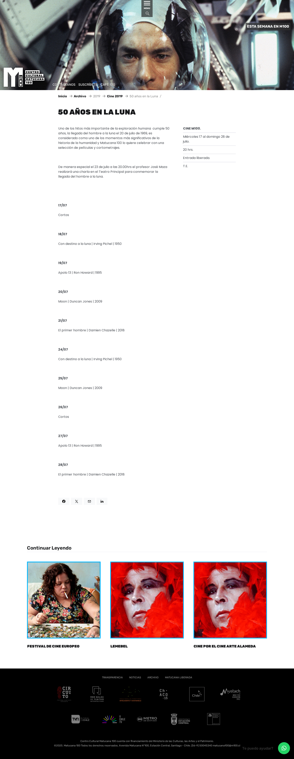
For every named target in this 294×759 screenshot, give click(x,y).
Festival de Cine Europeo (53, 646)
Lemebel (119, 646)
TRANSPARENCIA (112, 677)
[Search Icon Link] (147, 14)
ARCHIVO (153, 677)
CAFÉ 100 (108, 84)
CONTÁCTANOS (64, 84)
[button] (284, 748)
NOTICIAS (135, 677)
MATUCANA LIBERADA (178, 677)
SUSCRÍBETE (88, 84)
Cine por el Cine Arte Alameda (225, 646)
